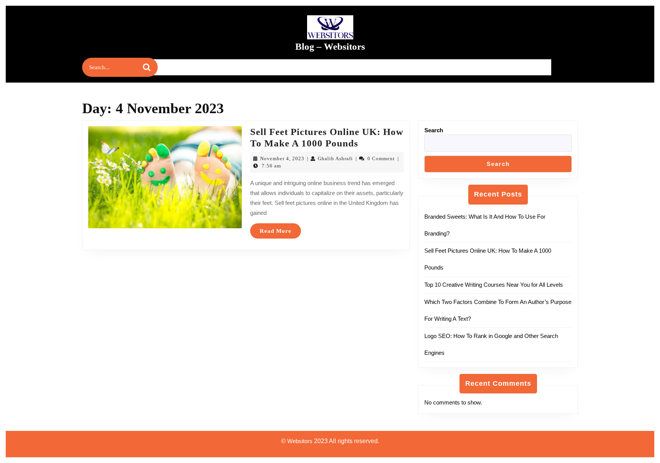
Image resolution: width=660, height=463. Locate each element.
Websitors (299, 441)
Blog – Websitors (330, 46)
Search (433, 130)
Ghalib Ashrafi (335, 158)
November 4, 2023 (282, 158)
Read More (280, 233)
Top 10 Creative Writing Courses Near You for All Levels (493, 284)
